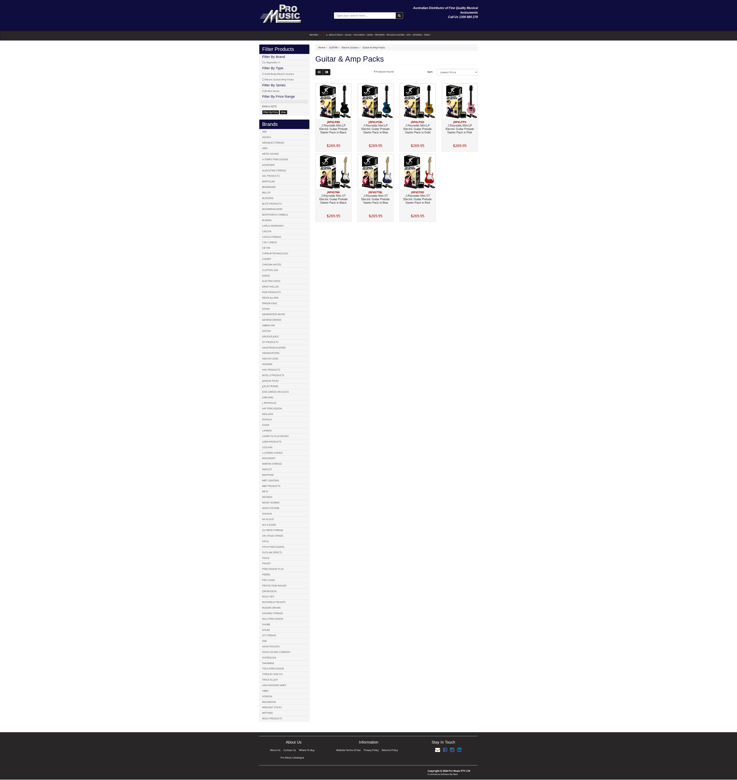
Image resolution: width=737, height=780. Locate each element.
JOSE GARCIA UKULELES (275, 391)
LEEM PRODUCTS (272, 441)
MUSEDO (267, 497)
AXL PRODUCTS (271, 176)
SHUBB (266, 624)
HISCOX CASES (270, 358)
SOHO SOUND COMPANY (276, 652)
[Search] (399, 15)
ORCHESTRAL (417, 35)
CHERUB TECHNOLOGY (275, 253)
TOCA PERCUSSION (273, 668)
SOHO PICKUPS (271, 646)
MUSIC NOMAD (270, 502)
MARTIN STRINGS (272, 463)
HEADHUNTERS (270, 353)
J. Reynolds (272, 62)
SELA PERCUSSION (272, 619)
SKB (264, 641)
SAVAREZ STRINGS (272, 613)
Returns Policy (381, 750)
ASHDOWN (268, 165)
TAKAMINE (268, 663)
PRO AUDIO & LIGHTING (396, 35)
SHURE (266, 630)
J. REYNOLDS (269, 403)
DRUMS (370, 35)
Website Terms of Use (356, 750)
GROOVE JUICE (270, 336)
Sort (429, 72)
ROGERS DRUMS (271, 607)
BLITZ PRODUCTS (272, 203)
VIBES (265, 690)
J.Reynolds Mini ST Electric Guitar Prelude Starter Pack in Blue (375, 199)
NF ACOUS (268, 519)
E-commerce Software (438, 768)
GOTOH (266, 331)
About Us (274, 750)
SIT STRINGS (269, 635)
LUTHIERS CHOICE (272, 452)
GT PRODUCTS (270, 342)
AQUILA (266, 137)
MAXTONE (268, 475)
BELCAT (266, 192)
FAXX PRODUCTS (271, 292)
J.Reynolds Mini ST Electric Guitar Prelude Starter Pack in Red (417, 199)
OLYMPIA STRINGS (272, 530)
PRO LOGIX (268, 580)
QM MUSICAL (269, 591)
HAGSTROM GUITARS (274, 347)
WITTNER (267, 713)
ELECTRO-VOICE (271, 281)
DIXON (266, 275)
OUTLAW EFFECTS (272, 552)
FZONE (266, 309)
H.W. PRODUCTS (271, 369)
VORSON (267, 696)
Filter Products (278, 49)
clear (283, 112)
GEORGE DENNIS (271, 319)
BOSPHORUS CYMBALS (275, 214)
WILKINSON (269, 702)
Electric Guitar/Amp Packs (279, 79)
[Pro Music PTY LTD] (281, 13)
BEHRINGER (269, 187)
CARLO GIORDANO (273, 225)
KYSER (265, 425)
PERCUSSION (379, 35)
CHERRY (266, 259)
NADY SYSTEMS (270, 508)
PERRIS (266, 574)
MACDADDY (268, 458)
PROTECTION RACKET (274, 585)
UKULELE (348, 35)
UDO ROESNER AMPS (274, 685)
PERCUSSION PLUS (273, 569)
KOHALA (267, 419)
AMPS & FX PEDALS (336, 35)
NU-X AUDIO (269, 524)
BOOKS (427, 35)
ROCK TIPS (268, 596)
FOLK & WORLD (359, 35)
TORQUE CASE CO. (272, 674)
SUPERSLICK (269, 657)
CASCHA (266, 231)
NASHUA (267, 513)
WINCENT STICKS (272, 707)
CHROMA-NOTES (271, 264)
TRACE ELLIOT (270, 679)
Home (321, 47)
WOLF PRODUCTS (272, 718)
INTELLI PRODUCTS (273, 375)
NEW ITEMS (314, 35)
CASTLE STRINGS (271, 237)
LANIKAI (267, 430)
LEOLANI (267, 447)
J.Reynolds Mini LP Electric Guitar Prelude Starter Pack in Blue (375, 129)
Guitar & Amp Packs (374, 47)
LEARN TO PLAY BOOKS (275, 436)
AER (264, 131)
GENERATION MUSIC (273, 314)
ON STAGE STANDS (272, 535)
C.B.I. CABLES (269, 242)
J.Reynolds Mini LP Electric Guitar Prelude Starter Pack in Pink (460, 129)
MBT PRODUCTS (271, 486)
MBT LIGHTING (270, 480)
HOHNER (267, 364)
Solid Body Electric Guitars (279, 74)
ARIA (265, 148)
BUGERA (267, 220)
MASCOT (267, 469)
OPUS (265, 541)
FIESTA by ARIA (270, 297)
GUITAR (323, 35)
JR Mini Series (272, 91)
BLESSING (267, 198)
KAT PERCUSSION (272, 408)
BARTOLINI (268, 181)
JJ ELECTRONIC (270, 386)
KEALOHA (267, 414)
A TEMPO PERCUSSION (275, 159)
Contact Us (283, 750)
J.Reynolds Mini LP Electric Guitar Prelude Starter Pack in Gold (417, 129)
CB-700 (266, 248)
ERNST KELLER (270, 286)
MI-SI (265, 491)
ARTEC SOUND (270, 153)
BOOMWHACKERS (272, 209)
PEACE (265, 558)
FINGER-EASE (269, 303)
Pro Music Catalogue (306, 750)
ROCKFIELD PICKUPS (274, 602)
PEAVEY (266, 563)
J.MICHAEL (268, 397)
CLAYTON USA (270, 270)
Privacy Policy (370, 750)
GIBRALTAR (268, 325)
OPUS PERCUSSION (273, 547)
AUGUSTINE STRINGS (274, 170)
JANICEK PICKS (270, 381)
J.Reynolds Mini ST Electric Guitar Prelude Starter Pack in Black (333, 199)
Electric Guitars (350, 47)
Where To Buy (293, 750)
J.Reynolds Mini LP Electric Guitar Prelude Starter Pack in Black (333, 129)
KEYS (409, 35)
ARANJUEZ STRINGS (273, 142)
